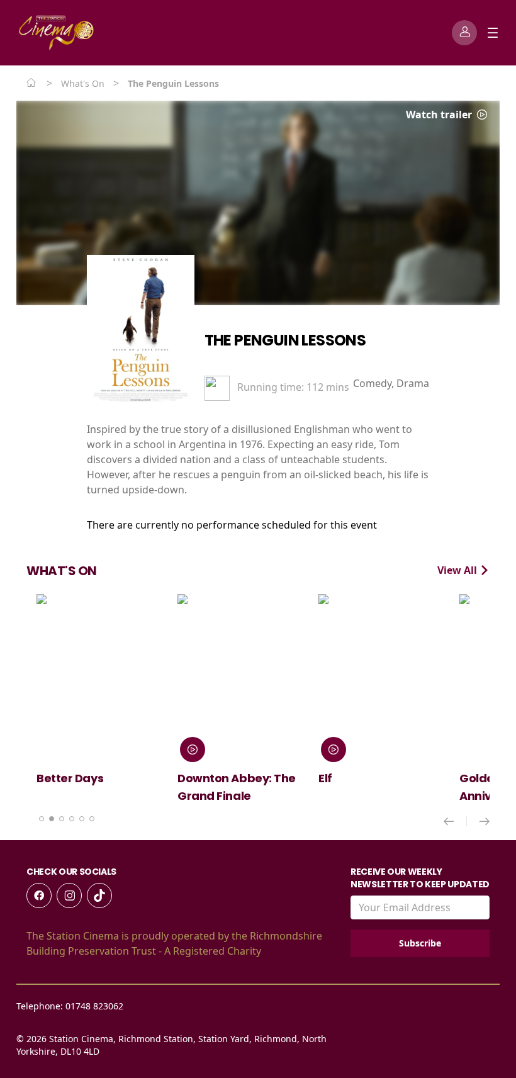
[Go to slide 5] (81, 818)
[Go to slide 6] (91, 818)
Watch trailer (440, 114)
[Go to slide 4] (71, 818)
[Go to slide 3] (61, 818)
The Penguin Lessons (285, 340)
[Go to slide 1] (41, 818)
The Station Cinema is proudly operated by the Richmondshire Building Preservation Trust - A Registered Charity (174, 943)
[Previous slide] (455, 821)
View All (458, 570)
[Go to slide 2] (51, 818)
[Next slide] (485, 821)
